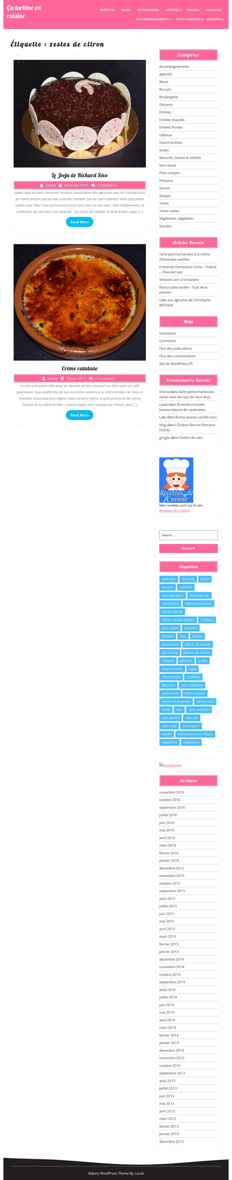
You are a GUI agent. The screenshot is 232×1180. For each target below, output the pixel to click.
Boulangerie (148, 10)
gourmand (170, 652)
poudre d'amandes (176, 701)
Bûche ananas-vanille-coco (196, 417)
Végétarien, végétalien (176, 218)
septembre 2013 (172, 1073)
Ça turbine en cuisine (24, 11)
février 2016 (169, 853)
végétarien (191, 742)
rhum (166, 709)
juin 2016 (166, 822)
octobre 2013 (169, 1065)
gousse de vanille (197, 652)
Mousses (168, 685)
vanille (167, 734)
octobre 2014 (169, 974)
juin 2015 (166, 913)
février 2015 (169, 944)
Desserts (214, 19)
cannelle (185, 587)
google (164, 437)
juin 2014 (166, 1005)
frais (183, 636)
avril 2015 (167, 929)
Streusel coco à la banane (179, 279)
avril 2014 (167, 1020)
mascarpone (171, 677)
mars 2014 (167, 1027)
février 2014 (169, 1035)
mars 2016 (167, 845)
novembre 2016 (171, 792)
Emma (164, 391)
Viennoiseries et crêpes (195, 734)
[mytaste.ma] (170, 764)
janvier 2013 (169, 1133)
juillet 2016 (168, 815)
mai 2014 (166, 1012)
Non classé (167, 165)
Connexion (167, 340)
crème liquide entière (178, 620)
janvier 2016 (169, 860)
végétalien (169, 742)
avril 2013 (167, 1111)
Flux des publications (175, 348)
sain (179, 709)
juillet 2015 (168, 906)
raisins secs (205, 701)
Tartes (164, 203)
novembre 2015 (171, 875)
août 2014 (167, 989)
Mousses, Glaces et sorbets (180, 157)
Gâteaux (165, 135)
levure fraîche (172, 669)
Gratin (164, 150)
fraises (197, 636)
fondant (168, 636)
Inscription (167, 333)
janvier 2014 (169, 1042)
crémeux (207, 620)
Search (188, 548)
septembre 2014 (172, 982)
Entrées (172, 10)
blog (162, 424)
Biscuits (165, 89)
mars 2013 (167, 1118)
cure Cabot (170, 628)
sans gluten (170, 718)
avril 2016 (167, 837)
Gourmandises (170, 142)
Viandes (192, 10)
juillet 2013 (168, 1088)
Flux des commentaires (177, 356)
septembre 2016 (172, 807)
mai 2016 (166, 830)
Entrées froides (171, 127)
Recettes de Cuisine (174, 510)
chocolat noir (199, 595)
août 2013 (167, 1080)
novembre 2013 (171, 1058)
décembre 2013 (171, 1050)
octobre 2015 (169, 883)
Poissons (214, 10)
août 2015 (167, 898)
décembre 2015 (171, 868)
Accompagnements (152, 19)
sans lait (191, 718)
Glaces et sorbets (198, 644)
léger (192, 669)
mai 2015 (166, 921)
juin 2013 (166, 1096)
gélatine (186, 660)
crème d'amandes (198, 603)
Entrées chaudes (172, 119)
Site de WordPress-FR (176, 363)
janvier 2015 (169, 951)
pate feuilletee (192, 685)
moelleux (193, 677)
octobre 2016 (169, 799)
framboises (170, 644)
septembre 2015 (172, 891)
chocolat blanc (173, 595)
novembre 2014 (171, 966)
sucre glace (191, 726)
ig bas (202, 660)
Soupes (165, 195)
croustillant (170, 603)
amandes (169, 579)
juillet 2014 (168, 997)
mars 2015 (167, 936)
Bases (126, 10)
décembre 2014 (171, 959)
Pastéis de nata (190, 437)
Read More (79, 222)
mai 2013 (166, 1103)
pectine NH (170, 693)
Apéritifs (107, 10)
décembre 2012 (171, 1141)
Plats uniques (188, 19)
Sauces (164, 188)
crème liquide (172, 611)
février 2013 (169, 1126)
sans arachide (199, 709)
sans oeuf (169, 726)
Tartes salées (169, 211)
